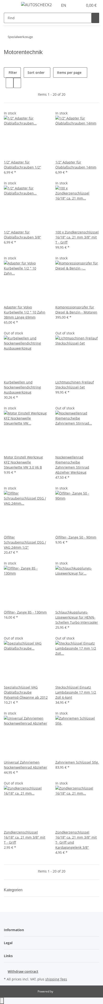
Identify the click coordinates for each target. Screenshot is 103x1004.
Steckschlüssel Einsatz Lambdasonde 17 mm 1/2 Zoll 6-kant (75, 692)
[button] (74, 5)
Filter (12, 72)
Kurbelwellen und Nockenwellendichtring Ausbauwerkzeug (22, 387)
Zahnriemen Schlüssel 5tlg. (77, 762)
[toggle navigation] (10, 5)
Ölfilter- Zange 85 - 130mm (25, 612)
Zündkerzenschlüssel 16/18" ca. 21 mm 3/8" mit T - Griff (24, 837)
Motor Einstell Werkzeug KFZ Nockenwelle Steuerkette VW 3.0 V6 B (23, 462)
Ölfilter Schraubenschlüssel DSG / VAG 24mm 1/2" (25, 542)
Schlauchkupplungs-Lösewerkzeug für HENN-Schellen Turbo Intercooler (76, 617)
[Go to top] (2, 1001)
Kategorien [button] (13, 890)
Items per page (69, 72)
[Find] (95, 18)
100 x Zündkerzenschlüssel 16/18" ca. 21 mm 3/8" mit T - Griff (77, 237)
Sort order (36, 72)
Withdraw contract (23, 971)
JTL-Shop (59, 991)
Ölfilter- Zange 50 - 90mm (75, 537)
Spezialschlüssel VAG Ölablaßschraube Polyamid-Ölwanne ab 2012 (26, 692)
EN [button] (64, 5)
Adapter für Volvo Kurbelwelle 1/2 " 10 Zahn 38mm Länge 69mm (24, 312)
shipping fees (56, 979)
